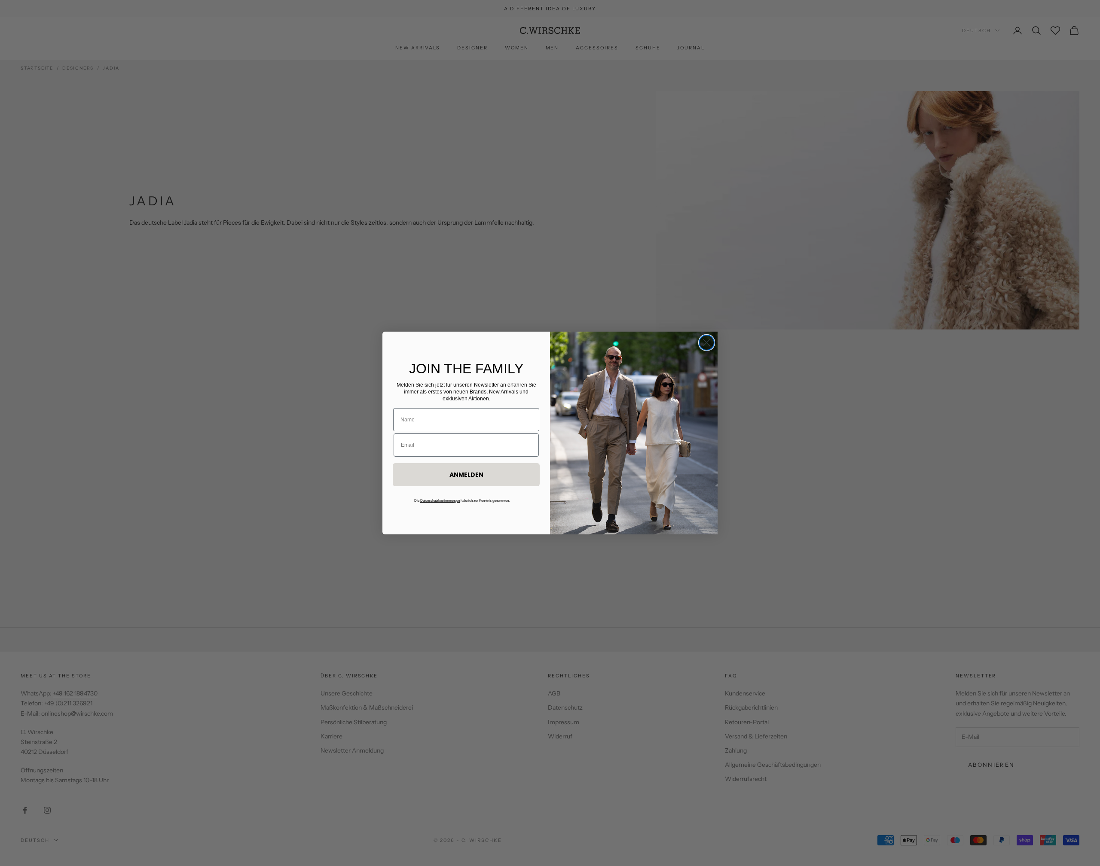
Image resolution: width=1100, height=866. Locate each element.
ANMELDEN (466, 474)
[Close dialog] (706, 342)
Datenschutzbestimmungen (440, 501)
